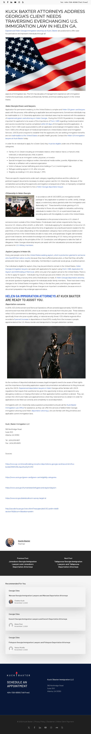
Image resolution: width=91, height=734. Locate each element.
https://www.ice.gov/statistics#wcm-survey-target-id (25, 498)
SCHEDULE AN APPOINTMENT (17, 684)
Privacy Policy (39, 722)
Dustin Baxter (24, 541)
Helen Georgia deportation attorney (70, 278)
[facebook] (7, 2)
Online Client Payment (65, 722)
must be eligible (54, 144)
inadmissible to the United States (24, 136)
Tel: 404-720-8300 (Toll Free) (74, 2)
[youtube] (15, 2)
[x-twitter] (4, 2)
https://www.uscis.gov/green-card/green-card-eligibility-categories (30, 477)
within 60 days (46, 124)
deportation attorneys (40, 411)
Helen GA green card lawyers (73, 110)
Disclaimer (51, 722)
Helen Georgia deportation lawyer (50, 187)
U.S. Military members (24, 245)
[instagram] (19, 2)
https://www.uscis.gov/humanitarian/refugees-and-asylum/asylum (30, 488)
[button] (86, 8)
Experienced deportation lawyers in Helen (35, 388)
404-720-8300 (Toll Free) (18, 692)
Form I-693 (55, 121)
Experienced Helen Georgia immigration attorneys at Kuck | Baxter (31, 31)
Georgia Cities (14, 591)
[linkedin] (11, 2)
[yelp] (23, 2)
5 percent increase (21, 319)
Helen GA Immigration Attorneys (30, 296)
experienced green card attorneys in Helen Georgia (27, 118)
